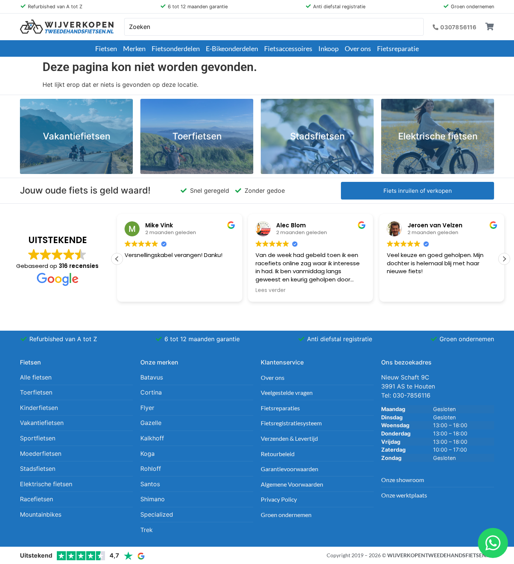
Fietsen (106, 48)
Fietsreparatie (398, 48)
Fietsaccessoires (288, 48)
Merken (134, 48)
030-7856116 (411, 395)
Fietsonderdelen (176, 48)
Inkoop (328, 48)
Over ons (358, 48)
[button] (504, 259)
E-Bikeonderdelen (232, 48)
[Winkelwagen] (489, 26)
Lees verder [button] (270, 290)
